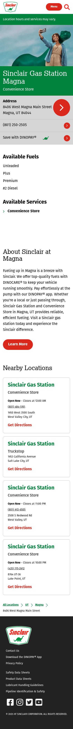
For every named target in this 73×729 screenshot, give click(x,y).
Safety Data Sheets (18, 672)
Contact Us (12, 650)
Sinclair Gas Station (31, 385)
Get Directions (20, 425)
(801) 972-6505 (17, 509)
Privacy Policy (14, 663)
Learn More (18, 344)
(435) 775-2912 (16, 568)
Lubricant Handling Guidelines (24, 685)
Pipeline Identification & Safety (25, 691)
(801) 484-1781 (16, 406)
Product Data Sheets (18, 679)
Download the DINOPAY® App (24, 657)
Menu (54, 6)
